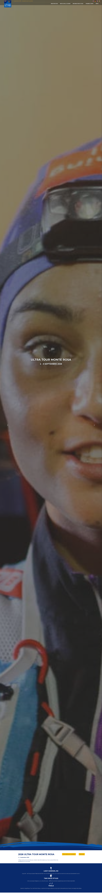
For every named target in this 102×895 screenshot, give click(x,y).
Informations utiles (78, 3)
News (97, 3)
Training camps (89, 3)
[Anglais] (93, 1)
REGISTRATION (54, 3)
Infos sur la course (65, 3)
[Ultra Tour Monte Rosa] (7, 3)
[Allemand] (95, 1)
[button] (7, 425)
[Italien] (99, 1)
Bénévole (82, 854)
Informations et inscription (69, 854)
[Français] (97, 1)
